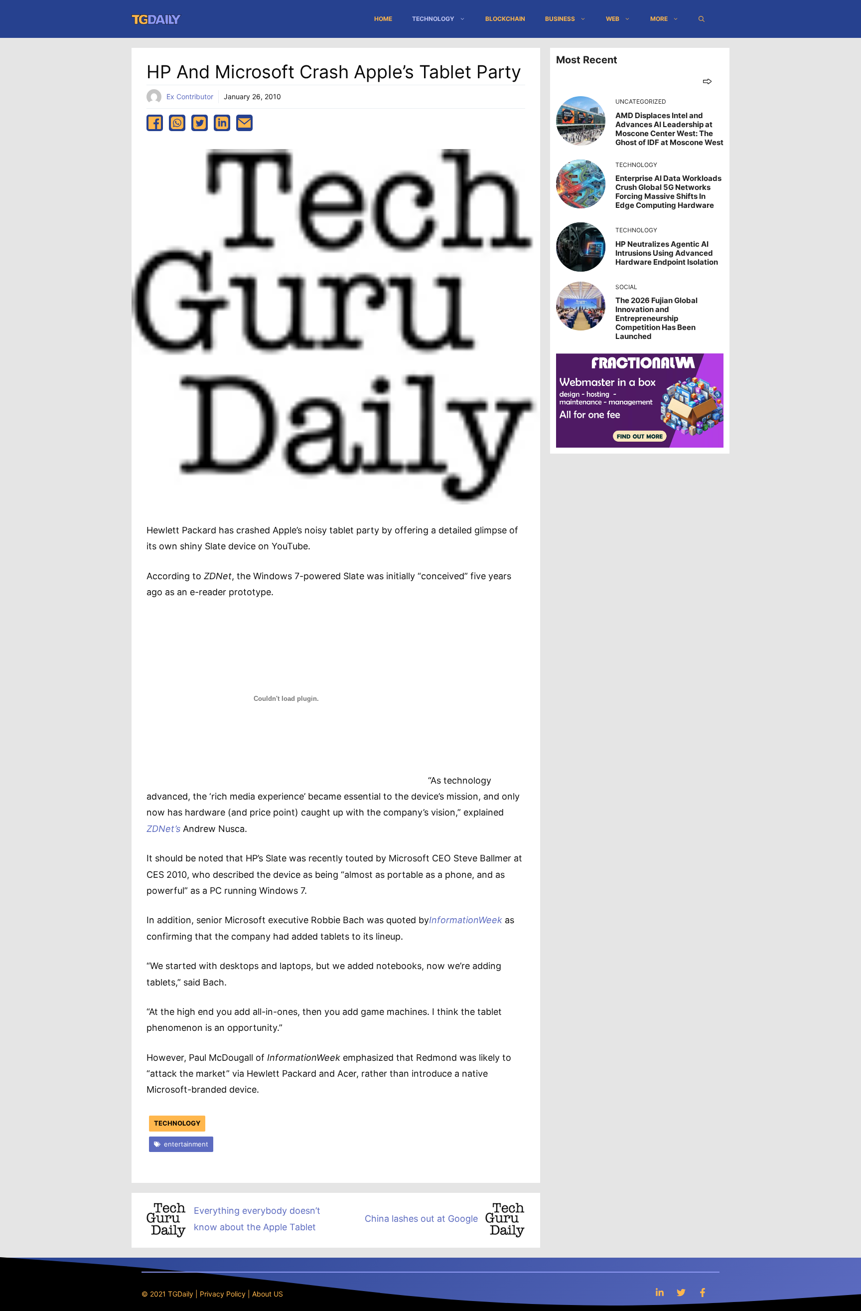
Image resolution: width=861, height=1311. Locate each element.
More (659, 18)
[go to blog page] (707, 81)
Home (383, 18)
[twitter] (199, 123)
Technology (433, 18)
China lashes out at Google (421, 1218)
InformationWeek (465, 920)
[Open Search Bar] (702, 19)
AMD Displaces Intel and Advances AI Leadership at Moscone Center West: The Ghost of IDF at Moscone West (669, 129)
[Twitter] (681, 1292)
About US (267, 1294)
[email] (244, 123)
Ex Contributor (189, 96)
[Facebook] (702, 1292)
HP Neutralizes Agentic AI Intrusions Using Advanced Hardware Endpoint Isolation (666, 253)
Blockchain (505, 18)
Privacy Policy (223, 1294)
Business (560, 18)
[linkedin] (222, 123)
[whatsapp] (177, 123)
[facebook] (154, 123)
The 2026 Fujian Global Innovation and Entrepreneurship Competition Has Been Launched (656, 318)
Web (612, 18)
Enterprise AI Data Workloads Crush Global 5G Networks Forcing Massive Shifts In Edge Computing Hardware (668, 191)
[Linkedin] (659, 1292)
